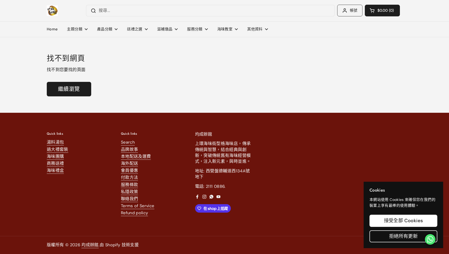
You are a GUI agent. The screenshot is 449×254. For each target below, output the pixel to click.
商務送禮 (55, 163)
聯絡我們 (129, 199)
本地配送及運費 (136, 156)
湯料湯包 (55, 142)
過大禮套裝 (57, 149)
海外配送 (129, 163)
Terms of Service (137, 206)
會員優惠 (129, 170)
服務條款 (129, 185)
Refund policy (134, 213)
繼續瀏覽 (69, 89)
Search (128, 142)
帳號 (354, 10)
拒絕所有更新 (403, 236)
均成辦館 (89, 245)
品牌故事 (129, 149)
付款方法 (129, 177)
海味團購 (55, 156)
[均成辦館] (52, 10)
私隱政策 (129, 192)
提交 (92, 10)
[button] (382, 10)
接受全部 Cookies (403, 221)
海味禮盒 (55, 170)
